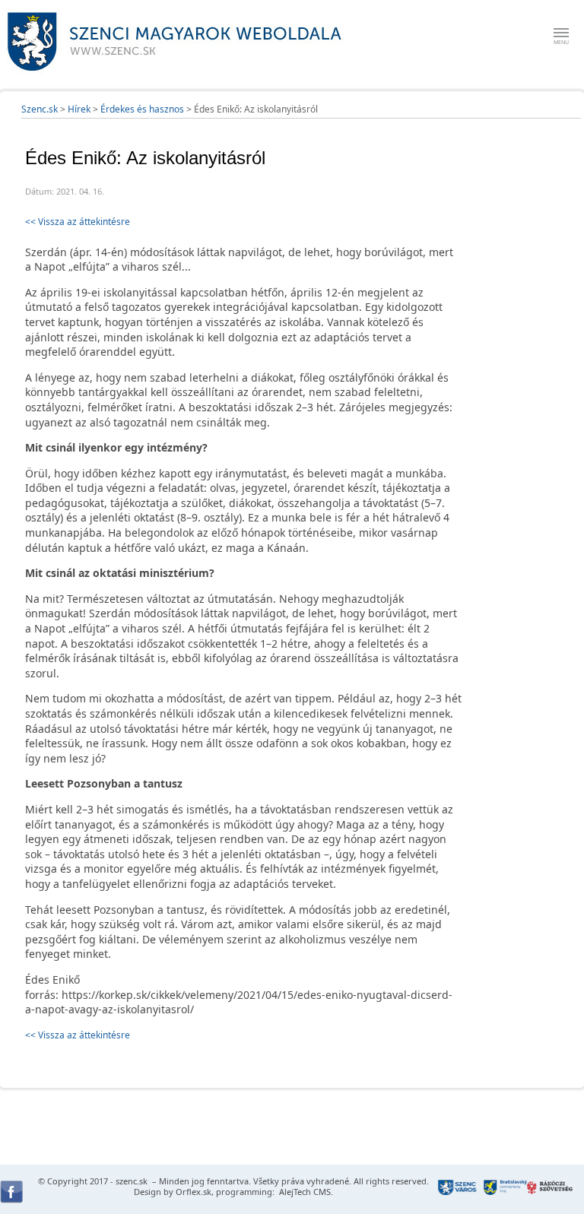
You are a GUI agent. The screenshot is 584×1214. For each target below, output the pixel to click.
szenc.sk (132, 1181)
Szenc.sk (39, 109)
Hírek (79, 109)
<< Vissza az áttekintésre (77, 221)
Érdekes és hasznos (142, 109)
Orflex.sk (193, 1191)
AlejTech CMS (304, 1191)
